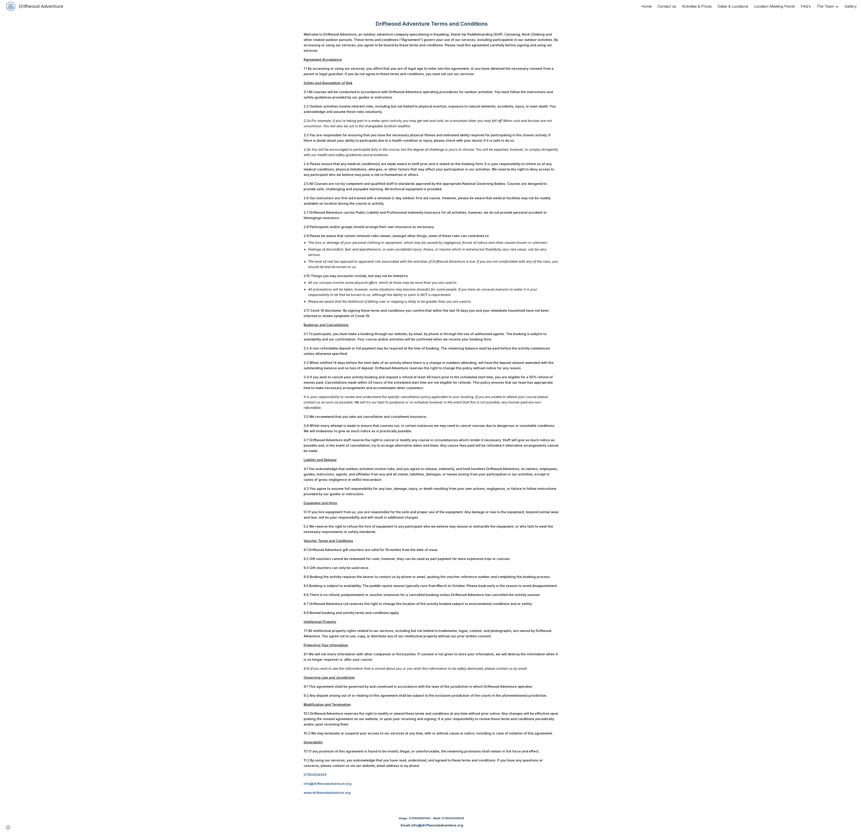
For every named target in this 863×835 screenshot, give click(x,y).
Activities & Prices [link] (697, 6)
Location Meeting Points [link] (774, 6)
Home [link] (646, 6)
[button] (8, 827)
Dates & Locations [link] (733, 6)
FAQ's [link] (806, 6)
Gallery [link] (851, 6)
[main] (431, 407)
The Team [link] (825, 6)
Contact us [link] (667, 6)
